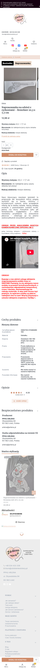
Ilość (3, 142)
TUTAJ (30, 298)
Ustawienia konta (11, 624)
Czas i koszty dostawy (13, 638)
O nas (7, 649)
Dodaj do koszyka (17, 155)
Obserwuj (21, 522)
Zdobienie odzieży (7, 57)
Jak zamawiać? (10, 601)
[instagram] (7, 584)
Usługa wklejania (11, 607)
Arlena (4, 103)
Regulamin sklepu (11, 652)
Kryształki (18, 57)
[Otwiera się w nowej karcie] (12, 45)
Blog (6, 647)
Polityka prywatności (12, 654)
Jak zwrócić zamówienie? (14, 610)
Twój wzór (9, 605)
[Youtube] (10, 584)
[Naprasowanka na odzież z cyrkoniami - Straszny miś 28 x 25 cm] (20, 476)
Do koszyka (34, 493)
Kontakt (8, 656)
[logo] (20, 553)
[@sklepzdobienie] (5, 515)
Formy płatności (11, 635)
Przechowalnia (10, 626)
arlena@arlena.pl (9, 427)
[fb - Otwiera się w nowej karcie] (4, 584)
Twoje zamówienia (12, 621)
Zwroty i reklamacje (12, 612)
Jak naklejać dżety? (12, 603)
